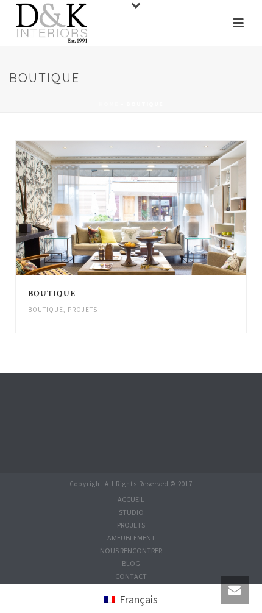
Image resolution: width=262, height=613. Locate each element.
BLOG (131, 563)
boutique (45, 309)
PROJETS (82, 309)
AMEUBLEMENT (131, 537)
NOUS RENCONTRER (131, 550)
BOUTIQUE (52, 293)
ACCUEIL (131, 499)
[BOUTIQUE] (157, 208)
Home (109, 104)
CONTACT (131, 576)
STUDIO (131, 512)
